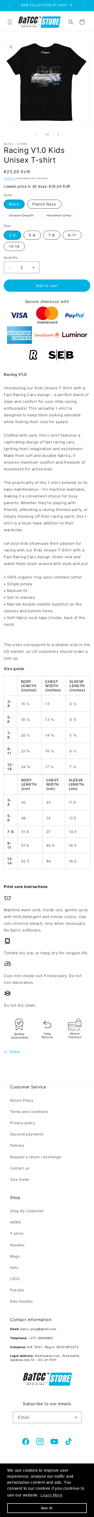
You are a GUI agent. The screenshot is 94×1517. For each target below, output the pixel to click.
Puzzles (17, 1290)
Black (14, 204)
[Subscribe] (75, 1417)
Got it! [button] (47, 1508)
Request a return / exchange (35, 1157)
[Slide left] (36, 134)
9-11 (72, 235)
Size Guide (19, 1179)
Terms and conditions (29, 1111)
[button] (10, 22)
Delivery (17, 1145)
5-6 (32, 235)
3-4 (12, 235)
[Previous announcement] (9, 5)
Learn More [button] (51, 1495)
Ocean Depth (24, 216)
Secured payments (27, 1134)
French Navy (44, 204)
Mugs (15, 1256)
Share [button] (15, 1051)
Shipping (9, 178)
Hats (14, 1267)
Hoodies (17, 1245)
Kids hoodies (21, 1301)
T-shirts (17, 1233)
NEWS (15, 1222)
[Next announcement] (84, 5)
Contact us (19, 1168)
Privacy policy (22, 1123)
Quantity (11, 257)
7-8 (51, 235)
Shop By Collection (27, 1211)
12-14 (14, 246)
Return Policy (22, 1100)
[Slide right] (58, 134)
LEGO (15, 1279)
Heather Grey (62, 216)
